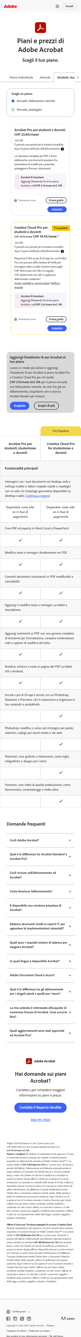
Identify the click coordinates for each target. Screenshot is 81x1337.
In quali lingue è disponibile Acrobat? (35, 961)
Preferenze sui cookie (39, 1331)
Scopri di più (46, 406)
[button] (57, 6)
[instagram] (15, 1319)
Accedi (69, 6)
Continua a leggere (38, 496)
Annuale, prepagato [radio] (29, 109)
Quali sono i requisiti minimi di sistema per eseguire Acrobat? (38, 945)
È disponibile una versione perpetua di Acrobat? (35, 908)
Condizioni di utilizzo (16, 1331)
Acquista (19, 406)
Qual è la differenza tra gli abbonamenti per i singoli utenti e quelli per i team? (36, 991)
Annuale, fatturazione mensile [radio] (36, 101)
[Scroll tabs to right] (78, 77)
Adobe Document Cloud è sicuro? (32, 975)
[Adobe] (10, 6)
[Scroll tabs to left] (3, 77)
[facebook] (8, 1319)
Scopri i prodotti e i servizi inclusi (31, 283)
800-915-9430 (40, 1120)
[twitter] (22, 1319)
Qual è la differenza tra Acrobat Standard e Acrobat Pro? (38, 856)
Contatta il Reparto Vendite (40, 1107)
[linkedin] (29, 1319)
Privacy (50, 1325)
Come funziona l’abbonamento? (31, 891)
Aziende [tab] (45, 77)
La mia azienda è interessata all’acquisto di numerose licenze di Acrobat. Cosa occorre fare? (38, 1012)
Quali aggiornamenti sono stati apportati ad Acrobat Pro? (37, 1033)
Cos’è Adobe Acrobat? (24, 840)
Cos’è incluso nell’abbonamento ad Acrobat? (33, 875)
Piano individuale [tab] (21, 77)
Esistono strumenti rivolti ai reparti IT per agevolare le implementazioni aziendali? (37, 926)
